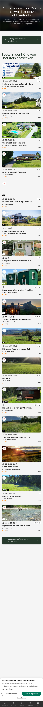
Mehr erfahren (7, 689)
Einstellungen (21, 698)
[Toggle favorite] (4, 65)
